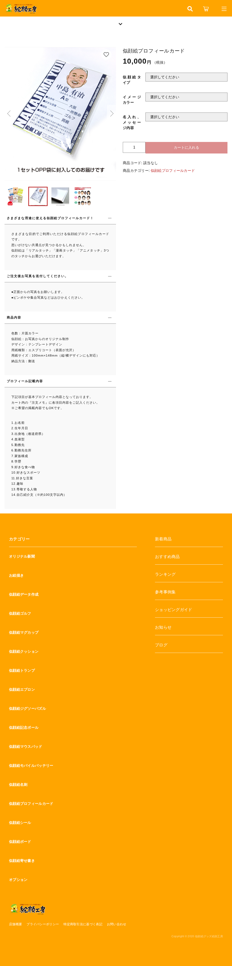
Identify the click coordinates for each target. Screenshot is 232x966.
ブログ (161, 645)
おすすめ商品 (167, 556)
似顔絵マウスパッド (25, 746)
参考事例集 (165, 592)
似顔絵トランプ (22, 670)
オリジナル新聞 (22, 556)
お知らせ (163, 627)
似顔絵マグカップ (24, 632)
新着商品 (163, 539)
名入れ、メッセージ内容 (132, 122)
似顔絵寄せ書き (22, 861)
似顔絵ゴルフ (20, 613)
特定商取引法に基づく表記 (82, 924)
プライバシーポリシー (43, 924)
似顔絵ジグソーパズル (27, 708)
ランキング (165, 574)
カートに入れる (186, 147)
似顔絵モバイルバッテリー (31, 765)
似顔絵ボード (20, 842)
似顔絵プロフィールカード (173, 171)
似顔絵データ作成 (24, 594)
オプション (18, 880)
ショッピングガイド (173, 609)
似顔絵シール (20, 823)
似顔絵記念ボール (24, 727)
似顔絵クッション (24, 651)
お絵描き (16, 575)
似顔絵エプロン (22, 689)
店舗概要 (15, 924)
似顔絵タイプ (132, 79)
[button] (9, 114)
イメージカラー (132, 99)
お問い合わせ (116, 924)
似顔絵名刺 (18, 784)
